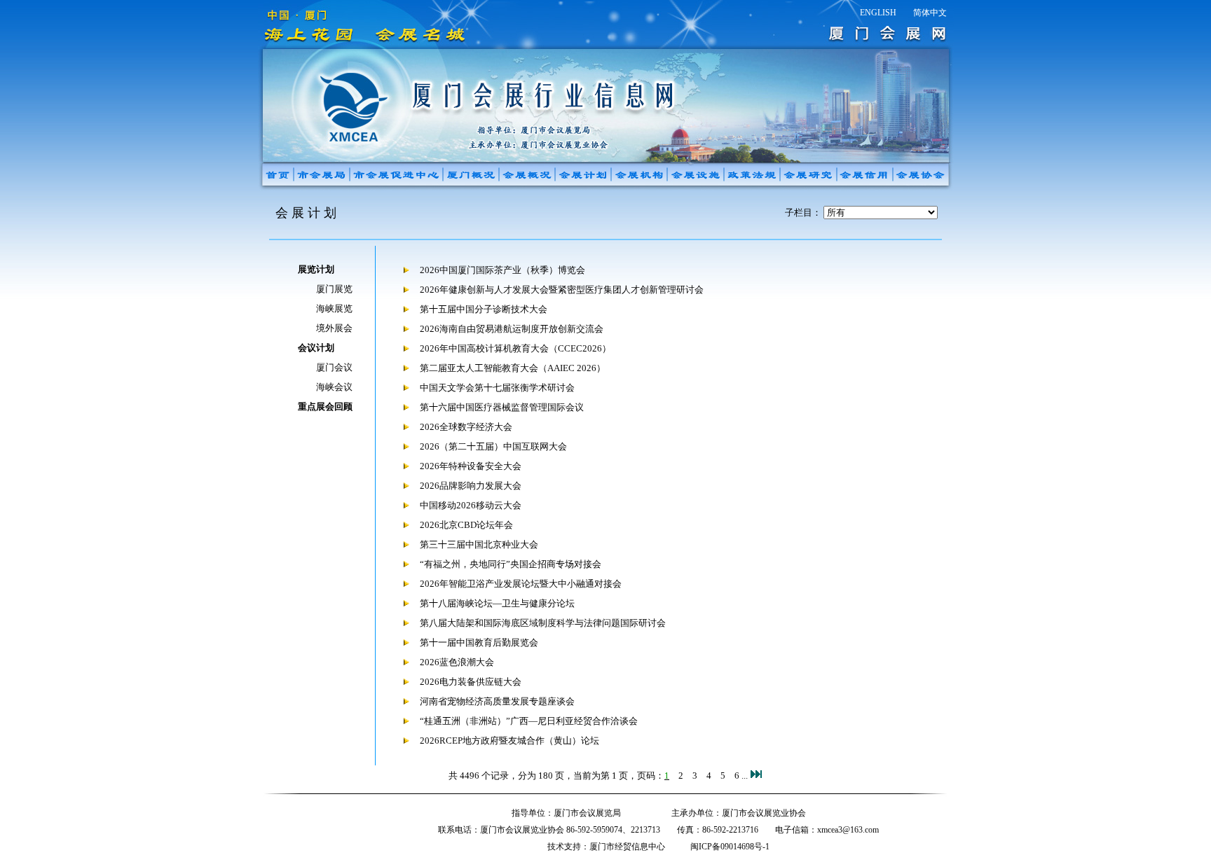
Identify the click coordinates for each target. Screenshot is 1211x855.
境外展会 (334, 328)
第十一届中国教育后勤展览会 (479, 642)
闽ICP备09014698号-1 (729, 846)
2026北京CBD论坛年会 (466, 525)
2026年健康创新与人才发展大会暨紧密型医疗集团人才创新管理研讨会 (562, 289)
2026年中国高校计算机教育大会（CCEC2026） (515, 348)
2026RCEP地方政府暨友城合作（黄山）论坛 (509, 740)
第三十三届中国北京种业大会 (479, 544)
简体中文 (930, 13)
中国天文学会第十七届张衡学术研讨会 (497, 387)
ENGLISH (878, 13)
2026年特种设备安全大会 (470, 466)
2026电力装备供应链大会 (470, 681)
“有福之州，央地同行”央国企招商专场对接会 (510, 564)
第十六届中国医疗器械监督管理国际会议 (502, 407)
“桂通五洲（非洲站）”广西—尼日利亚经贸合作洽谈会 (529, 721)
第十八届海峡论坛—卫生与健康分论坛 (497, 603)
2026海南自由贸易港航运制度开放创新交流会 (511, 329)
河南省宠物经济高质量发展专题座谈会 (497, 701)
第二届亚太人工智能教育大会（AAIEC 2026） (513, 368)
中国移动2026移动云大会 (470, 505)
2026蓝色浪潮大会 (457, 662)
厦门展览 (334, 289)
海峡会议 (334, 387)
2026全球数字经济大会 (466, 427)
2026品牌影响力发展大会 (470, 485)
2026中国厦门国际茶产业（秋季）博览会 (502, 270)
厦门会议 (334, 367)
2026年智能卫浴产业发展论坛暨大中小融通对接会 (521, 583)
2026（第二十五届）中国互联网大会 (493, 446)
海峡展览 (334, 308)
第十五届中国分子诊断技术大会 (483, 309)
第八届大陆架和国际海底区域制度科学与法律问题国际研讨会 (543, 623)
